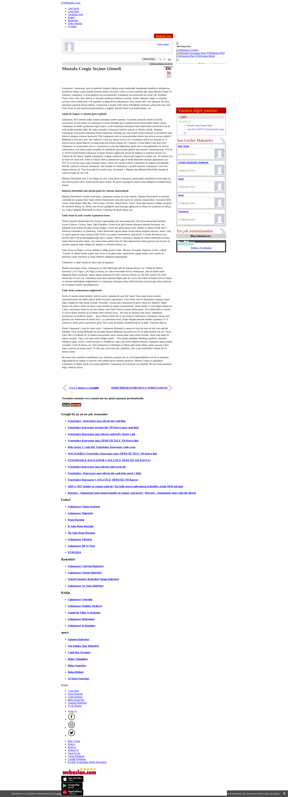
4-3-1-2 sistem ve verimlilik (84, 387)
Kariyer (72, 747)
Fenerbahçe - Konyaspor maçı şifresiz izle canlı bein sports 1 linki (104, 473)
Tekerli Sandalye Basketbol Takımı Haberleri (93, 579)
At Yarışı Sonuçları (78, 678)
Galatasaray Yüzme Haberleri (85, 572)
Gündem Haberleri (78, 639)
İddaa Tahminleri (78, 659)
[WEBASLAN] (70, 2)
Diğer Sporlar (75, 23)
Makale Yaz (164, 36)
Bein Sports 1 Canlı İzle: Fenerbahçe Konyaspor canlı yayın (101, 447)
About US (73, 750)
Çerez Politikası (76, 756)
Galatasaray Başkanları (81, 619)
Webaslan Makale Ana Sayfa (161, 64)
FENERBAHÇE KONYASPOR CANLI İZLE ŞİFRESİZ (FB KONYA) (109, 460)
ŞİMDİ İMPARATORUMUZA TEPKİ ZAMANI (139, 387)
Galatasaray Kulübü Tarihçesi (85, 606)
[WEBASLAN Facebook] (71, 719)
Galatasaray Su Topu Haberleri (85, 585)
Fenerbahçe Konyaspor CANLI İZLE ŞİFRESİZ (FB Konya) (103, 479)
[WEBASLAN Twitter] (71, 735)
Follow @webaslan (201, 247)
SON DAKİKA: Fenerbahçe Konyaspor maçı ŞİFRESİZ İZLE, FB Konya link (112, 453)
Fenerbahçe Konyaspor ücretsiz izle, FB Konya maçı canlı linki (103, 427)
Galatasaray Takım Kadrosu (84, 506)
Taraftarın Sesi (75, 14)
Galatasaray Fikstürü (80, 539)
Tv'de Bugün (75, 705)
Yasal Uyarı (74, 753)
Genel (181, 179)
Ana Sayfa (73, 8)
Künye (71, 744)
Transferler (183, 211)
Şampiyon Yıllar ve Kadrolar (84, 612)
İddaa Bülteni (75, 672)
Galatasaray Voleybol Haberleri (86, 566)
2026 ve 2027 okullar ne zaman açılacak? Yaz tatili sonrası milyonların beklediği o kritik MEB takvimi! (125, 486)
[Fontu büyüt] (160, 59)
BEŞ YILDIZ (183, 146)
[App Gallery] (72, 794)
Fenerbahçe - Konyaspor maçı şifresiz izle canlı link (97, 421)
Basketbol (73, 20)
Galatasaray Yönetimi (80, 599)
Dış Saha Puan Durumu (81, 532)
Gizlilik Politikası (77, 759)
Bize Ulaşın (74, 741)
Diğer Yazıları (163, 44)
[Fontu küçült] (164, 59)
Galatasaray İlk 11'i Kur (81, 545)
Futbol (71, 17)
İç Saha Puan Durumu (81, 526)
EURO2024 (74, 552)
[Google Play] (72, 788)
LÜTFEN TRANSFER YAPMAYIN (193, 162)
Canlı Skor (73, 11)
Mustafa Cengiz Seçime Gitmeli (199, 125)
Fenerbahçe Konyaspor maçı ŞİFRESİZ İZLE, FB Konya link (103, 440)
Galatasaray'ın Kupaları (81, 625)
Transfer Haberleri (77, 702)
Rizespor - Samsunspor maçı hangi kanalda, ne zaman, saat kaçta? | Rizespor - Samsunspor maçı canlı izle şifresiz (132, 492)
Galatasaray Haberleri (80, 513)
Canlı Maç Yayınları (79, 652)
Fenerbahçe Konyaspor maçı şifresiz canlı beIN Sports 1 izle (101, 434)
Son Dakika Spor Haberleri (83, 645)
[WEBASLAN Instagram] (71, 727)
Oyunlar (72, 26)
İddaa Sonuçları (77, 665)
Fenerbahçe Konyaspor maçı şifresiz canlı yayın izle (97, 466)
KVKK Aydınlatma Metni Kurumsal (87, 762)
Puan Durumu (76, 519)
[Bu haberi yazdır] (170, 59)
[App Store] (72, 781)
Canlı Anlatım (75, 696)
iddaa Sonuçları (76, 699)
